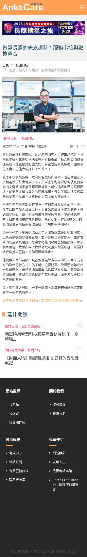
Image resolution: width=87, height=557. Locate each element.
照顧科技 (21, 65)
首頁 (5, 65)
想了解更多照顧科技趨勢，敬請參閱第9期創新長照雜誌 (42, 300)
